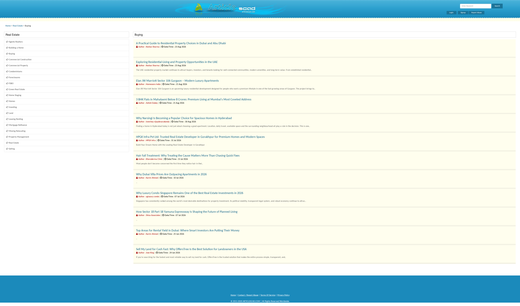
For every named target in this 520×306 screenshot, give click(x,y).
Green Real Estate (16, 89)
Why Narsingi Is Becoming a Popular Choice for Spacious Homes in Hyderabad (184, 118)
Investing (12, 107)
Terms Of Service (267, 295)
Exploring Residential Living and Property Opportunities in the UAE (177, 62)
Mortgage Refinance (17, 125)
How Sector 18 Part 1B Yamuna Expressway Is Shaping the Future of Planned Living (186, 211)
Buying (11, 54)
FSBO (11, 83)
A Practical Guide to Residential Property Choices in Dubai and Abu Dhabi (181, 43)
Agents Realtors (15, 42)
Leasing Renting (15, 119)
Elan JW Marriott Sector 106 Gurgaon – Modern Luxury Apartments (177, 80)
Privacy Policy (283, 295)
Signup (463, 13)
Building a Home (16, 48)
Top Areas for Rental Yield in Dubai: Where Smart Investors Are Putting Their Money (187, 230)
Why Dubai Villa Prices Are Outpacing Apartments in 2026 (171, 174)
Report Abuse (476, 13)
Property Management (18, 137)
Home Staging (14, 95)
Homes (11, 101)
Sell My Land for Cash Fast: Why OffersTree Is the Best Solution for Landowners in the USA (191, 249)
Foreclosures (14, 77)
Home (8, 26)
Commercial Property (18, 66)
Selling (11, 149)
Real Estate (18, 26)
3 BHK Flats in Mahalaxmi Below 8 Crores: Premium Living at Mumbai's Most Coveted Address (193, 99)
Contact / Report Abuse (248, 295)
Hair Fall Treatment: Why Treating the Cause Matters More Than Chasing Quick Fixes (188, 155)
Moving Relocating (16, 131)
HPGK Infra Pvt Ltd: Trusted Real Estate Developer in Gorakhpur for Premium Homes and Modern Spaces (200, 137)
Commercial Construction (19, 60)
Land (10, 113)
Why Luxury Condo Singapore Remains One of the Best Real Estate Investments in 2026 (189, 193)
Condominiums (15, 72)
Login (451, 13)
